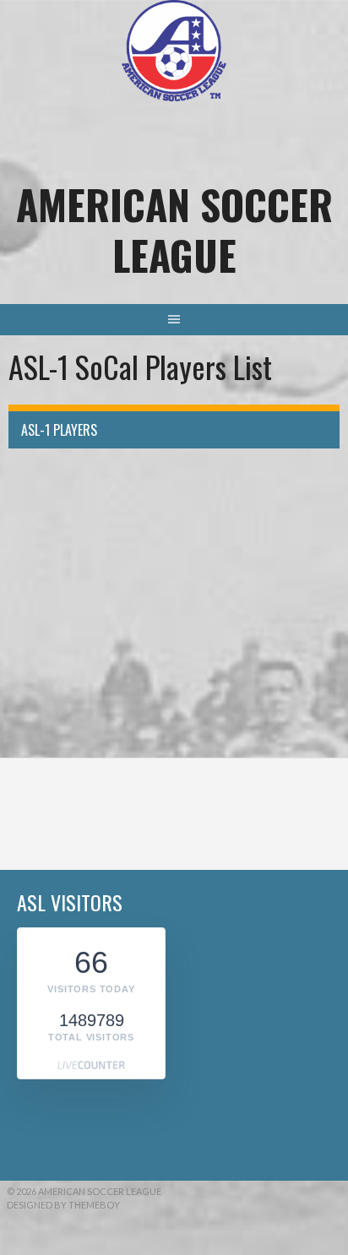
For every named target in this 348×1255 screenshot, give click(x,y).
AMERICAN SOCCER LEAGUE (174, 229)
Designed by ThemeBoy (63, 1204)
